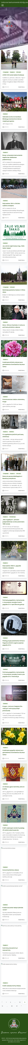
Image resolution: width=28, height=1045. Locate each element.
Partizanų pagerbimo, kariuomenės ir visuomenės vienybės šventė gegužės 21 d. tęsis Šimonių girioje (13, 602)
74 (2, 1006)
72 (19, 1002)
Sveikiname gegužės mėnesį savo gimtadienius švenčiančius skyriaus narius (14, 752)
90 (11, 1006)
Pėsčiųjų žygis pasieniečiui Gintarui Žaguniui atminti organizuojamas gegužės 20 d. (14, 643)
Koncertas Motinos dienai (11, 870)
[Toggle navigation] (2, 5)
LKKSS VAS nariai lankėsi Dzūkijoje (13, 75)
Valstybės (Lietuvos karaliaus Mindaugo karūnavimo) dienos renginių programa (12, 119)
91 (16, 1006)
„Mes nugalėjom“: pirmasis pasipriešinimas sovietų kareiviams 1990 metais (13, 522)
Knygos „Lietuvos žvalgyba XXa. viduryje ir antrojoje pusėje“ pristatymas (13, 708)
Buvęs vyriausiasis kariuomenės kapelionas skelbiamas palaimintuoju (12, 157)
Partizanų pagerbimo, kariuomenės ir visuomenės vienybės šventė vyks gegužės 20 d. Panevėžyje (14, 674)
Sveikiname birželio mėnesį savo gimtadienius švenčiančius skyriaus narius (14, 364)
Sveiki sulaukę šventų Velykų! (12, 986)
